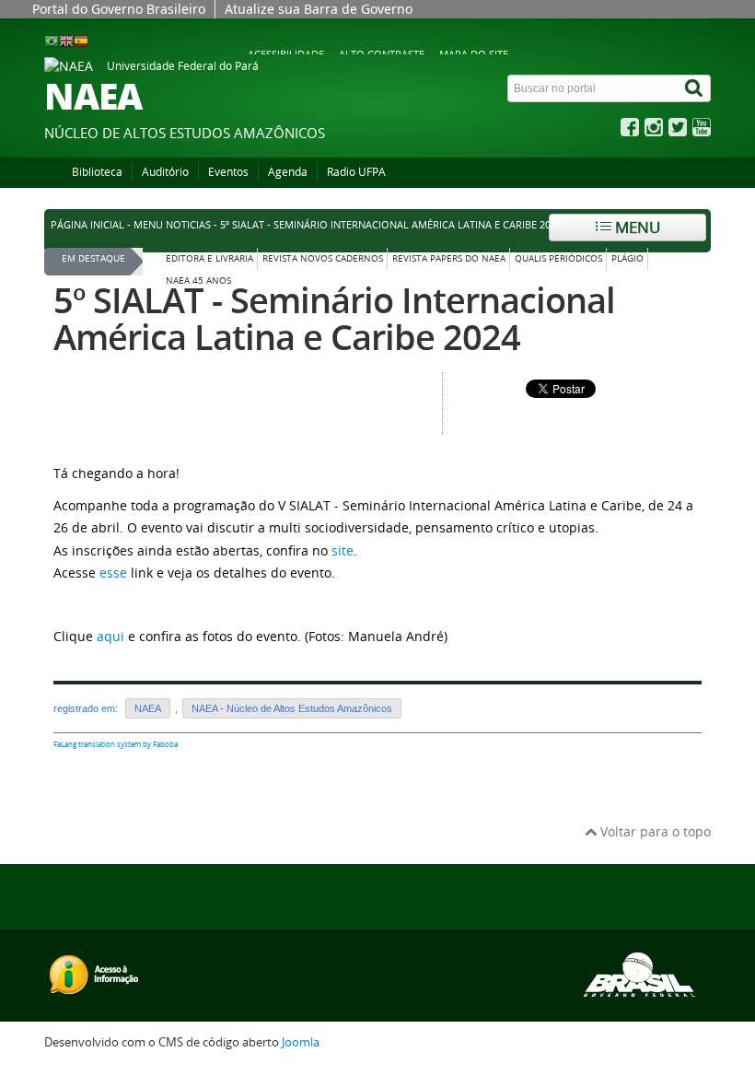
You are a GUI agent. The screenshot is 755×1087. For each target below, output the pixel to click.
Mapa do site (473, 54)
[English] (66, 40)
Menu (635, 227)
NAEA (147, 708)
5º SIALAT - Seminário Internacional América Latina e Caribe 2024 (334, 318)
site (342, 550)
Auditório (165, 172)
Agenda (288, 172)
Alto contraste (381, 54)
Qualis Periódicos (558, 258)
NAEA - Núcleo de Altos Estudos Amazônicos (292, 708)
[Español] (81, 40)
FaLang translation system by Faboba (115, 744)
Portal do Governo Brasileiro (118, 9)
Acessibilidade (286, 54)
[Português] (51, 40)
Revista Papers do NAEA (448, 258)
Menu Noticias (172, 224)
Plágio (627, 258)
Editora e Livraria (209, 258)
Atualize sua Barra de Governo (318, 9)
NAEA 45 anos (198, 280)
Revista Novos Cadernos (322, 258)
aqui (110, 636)
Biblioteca (97, 172)
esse (113, 572)
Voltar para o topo (654, 831)
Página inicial (87, 224)
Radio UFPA (356, 172)
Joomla (300, 1042)
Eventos (228, 172)
